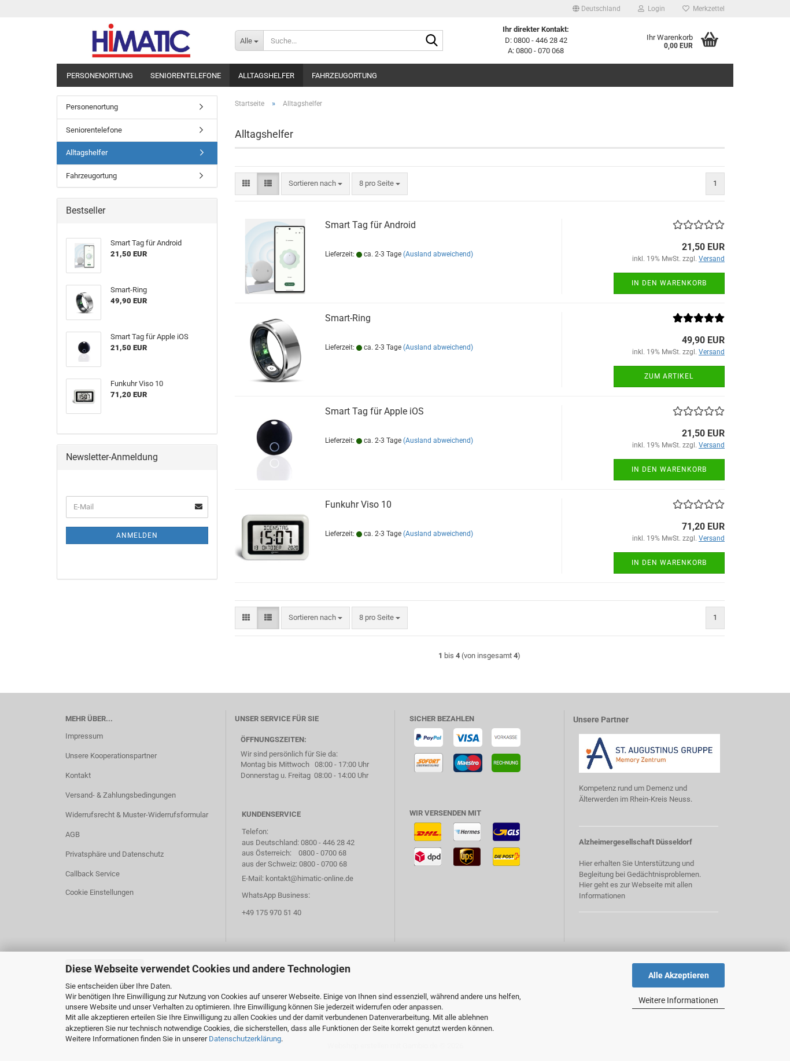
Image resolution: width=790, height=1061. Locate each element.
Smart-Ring (348, 318)
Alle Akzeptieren (678, 975)
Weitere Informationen (678, 1000)
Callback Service (92, 873)
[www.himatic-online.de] (141, 40)
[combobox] (315, 183)
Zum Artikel (668, 376)
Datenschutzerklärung (245, 1038)
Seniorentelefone (185, 75)
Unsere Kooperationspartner (111, 755)
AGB (72, 834)
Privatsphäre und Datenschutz (114, 854)
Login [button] (654, 9)
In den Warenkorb (669, 283)
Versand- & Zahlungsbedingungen (120, 795)
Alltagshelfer (266, 75)
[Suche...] (432, 41)
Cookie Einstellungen (99, 892)
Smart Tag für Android (370, 224)
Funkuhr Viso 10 (358, 504)
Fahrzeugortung (344, 75)
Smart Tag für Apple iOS (374, 411)
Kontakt (78, 775)
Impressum (84, 736)
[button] (596, 8)
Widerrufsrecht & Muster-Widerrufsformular (136, 814)
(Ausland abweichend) (438, 254)
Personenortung (100, 75)
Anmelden (137, 535)
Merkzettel (707, 9)
